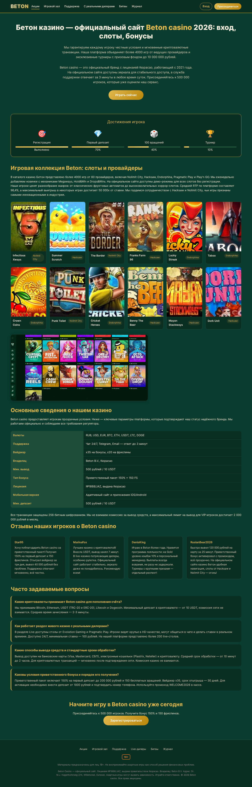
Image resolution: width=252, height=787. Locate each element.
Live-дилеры (138, 748)
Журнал (137, 6)
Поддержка (71, 6)
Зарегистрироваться (126, 720)
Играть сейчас (126, 95)
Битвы (123, 6)
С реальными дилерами (99, 6)
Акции (35, 6)
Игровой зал (52, 6)
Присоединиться (227, 6)
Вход (206, 6)
